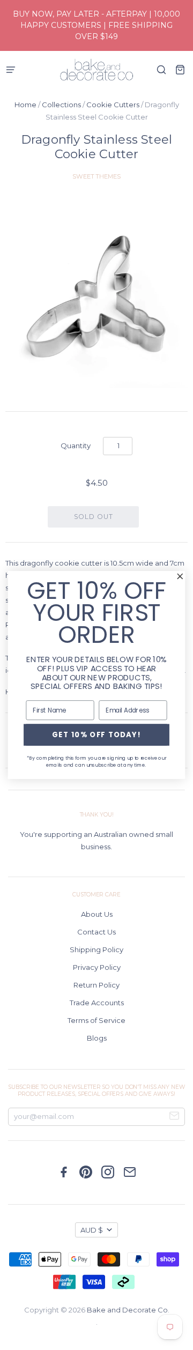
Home (25, 104)
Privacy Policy (97, 967)
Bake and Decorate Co (127, 1310)
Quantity (76, 445)
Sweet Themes (96, 176)
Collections (61, 104)
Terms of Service (96, 1020)
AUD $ (91, 1230)
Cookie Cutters (112, 104)
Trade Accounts (97, 1002)
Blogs (97, 1038)
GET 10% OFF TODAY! (97, 734)
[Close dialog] (180, 576)
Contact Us (96, 932)
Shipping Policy (96, 949)
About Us (97, 914)
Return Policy (96, 985)
